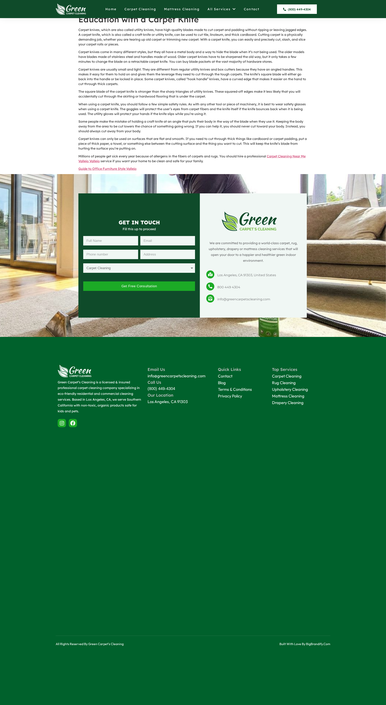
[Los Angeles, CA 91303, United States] (210, 274)
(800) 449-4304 (161, 388)
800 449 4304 (228, 287)
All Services (218, 9)
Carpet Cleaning (140, 9)
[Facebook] (73, 423)
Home (110, 9)
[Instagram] (62, 423)
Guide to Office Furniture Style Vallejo (107, 169)
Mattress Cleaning (181, 9)
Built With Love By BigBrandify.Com (304, 644)
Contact (251, 9)
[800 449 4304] (210, 286)
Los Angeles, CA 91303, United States (246, 275)
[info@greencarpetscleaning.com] (210, 299)
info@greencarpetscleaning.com (243, 299)
